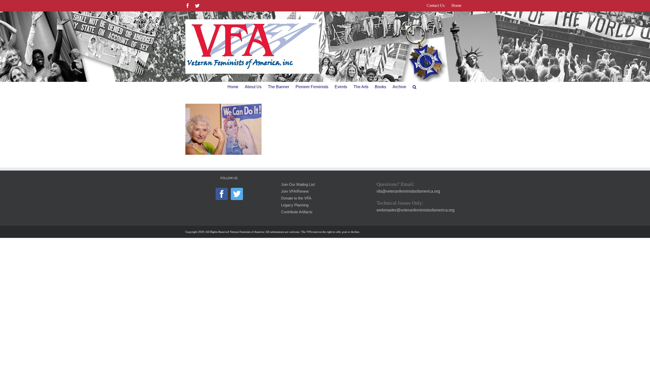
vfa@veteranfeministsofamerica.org (408, 191)
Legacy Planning (294, 205)
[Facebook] (222, 194)
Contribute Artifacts (297, 212)
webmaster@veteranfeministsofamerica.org (415, 210)
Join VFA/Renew (295, 191)
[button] (414, 87)
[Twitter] (237, 194)
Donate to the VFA (296, 198)
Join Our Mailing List (298, 184)
